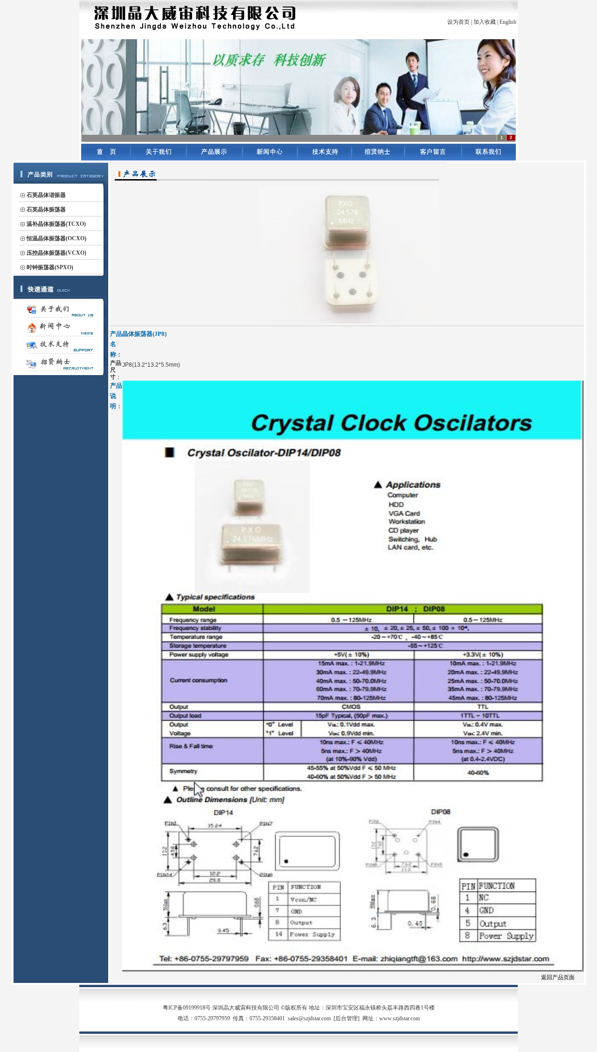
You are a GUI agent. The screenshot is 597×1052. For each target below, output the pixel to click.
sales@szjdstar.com (309, 1018)
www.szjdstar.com (399, 1018)
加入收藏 (484, 22)
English (508, 22)
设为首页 (458, 22)
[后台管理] (346, 1018)
